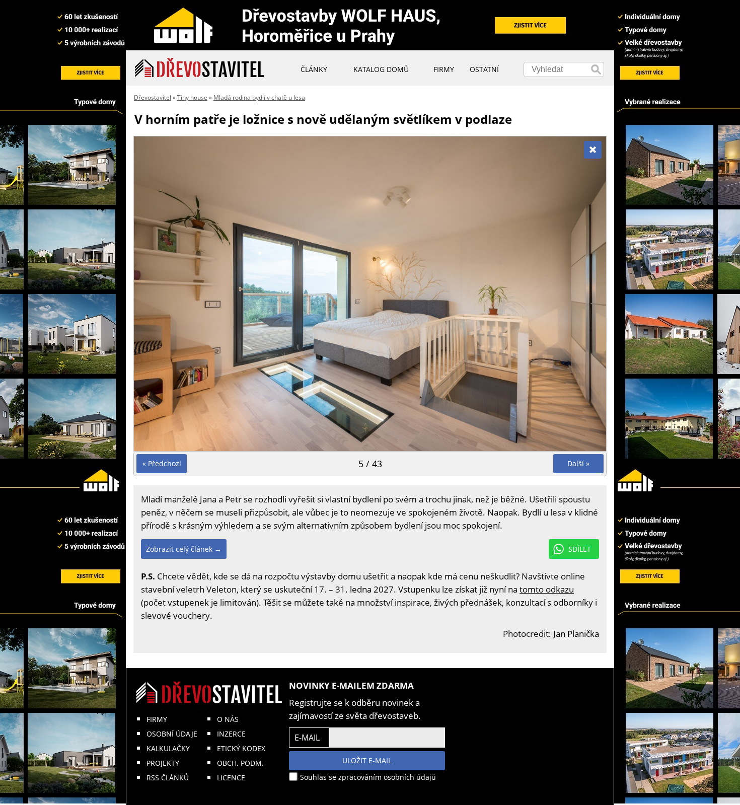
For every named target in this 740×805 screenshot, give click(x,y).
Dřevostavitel (152, 97)
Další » (578, 463)
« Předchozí (161, 463)
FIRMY (156, 719)
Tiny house (192, 97)
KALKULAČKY (168, 748)
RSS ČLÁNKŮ (167, 777)
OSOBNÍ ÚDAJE (171, 734)
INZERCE (231, 734)
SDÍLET (579, 549)
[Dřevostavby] (199, 68)
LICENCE (231, 777)
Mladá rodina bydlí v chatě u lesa (259, 97)
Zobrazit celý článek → (183, 549)
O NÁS (228, 719)
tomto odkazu (547, 589)
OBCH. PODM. (240, 763)
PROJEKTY (162, 763)
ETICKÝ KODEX (241, 748)
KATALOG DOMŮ (381, 69)
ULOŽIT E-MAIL (367, 760)
